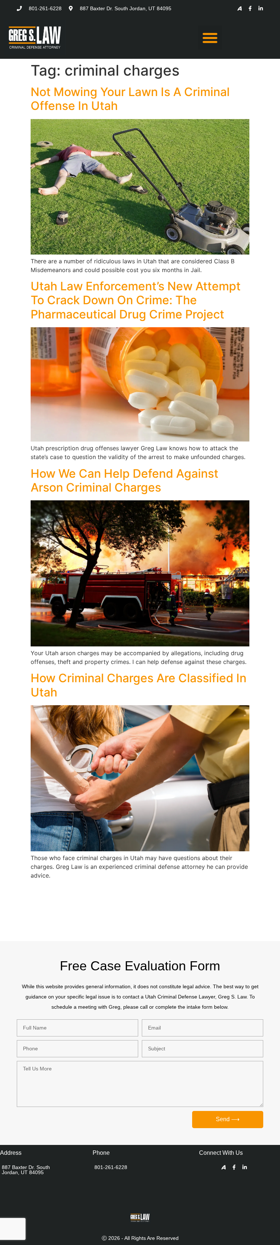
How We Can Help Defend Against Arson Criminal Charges (124, 480)
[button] (210, 38)
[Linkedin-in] (260, 8)
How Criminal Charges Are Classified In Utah (138, 685)
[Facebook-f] (250, 8)
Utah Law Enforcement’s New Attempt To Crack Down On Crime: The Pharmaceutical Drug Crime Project (136, 300)
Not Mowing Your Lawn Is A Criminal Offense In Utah (130, 99)
